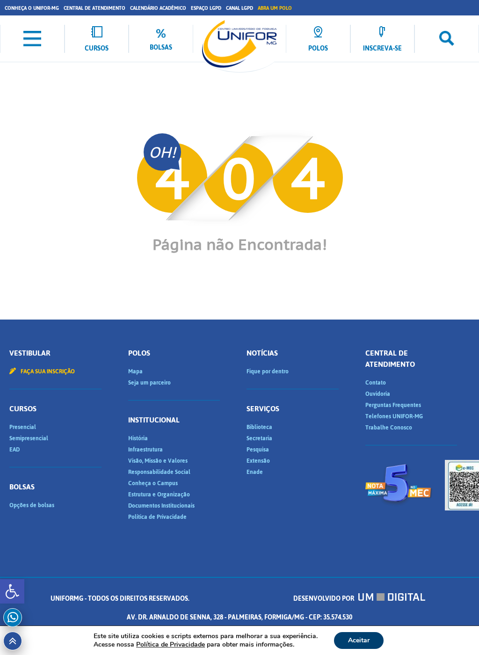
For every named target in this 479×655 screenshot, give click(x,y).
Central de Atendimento (94, 8)
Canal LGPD (239, 8)
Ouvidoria (377, 394)
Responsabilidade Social (159, 472)
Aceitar (359, 640)
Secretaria (259, 438)
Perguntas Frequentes (393, 405)
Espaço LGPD (206, 8)
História (138, 438)
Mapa (135, 371)
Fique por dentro (268, 371)
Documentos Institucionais (161, 505)
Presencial (22, 427)
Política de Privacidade (157, 517)
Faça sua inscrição (47, 371)
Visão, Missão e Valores (158, 460)
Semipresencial (28, 438)
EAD (14, 449)
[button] (12, 591)
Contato (375, 382)
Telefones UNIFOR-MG (394, 416)
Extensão (258, 460)
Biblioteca (259, 427)
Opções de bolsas (31, 505)
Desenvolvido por (324, 598)
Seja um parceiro (149, 382)
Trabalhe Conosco (388, 427)
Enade (255, 472)
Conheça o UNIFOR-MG (32, 8)
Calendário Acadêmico (158, 8)
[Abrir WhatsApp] (456, 631)
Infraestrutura (145, 449)
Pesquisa (258, 449)
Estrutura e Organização (159, 494)
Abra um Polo (275, 8)
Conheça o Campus (153, 483)
